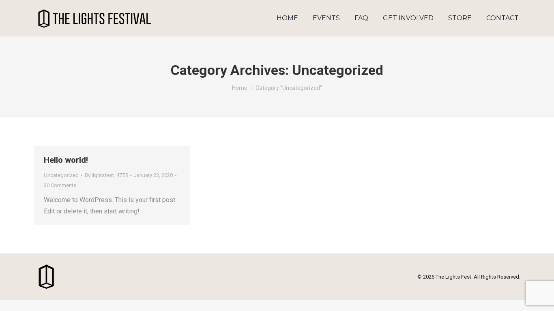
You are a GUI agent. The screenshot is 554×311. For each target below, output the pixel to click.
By (106, 175)
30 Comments (60, 185)
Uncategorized (61, 175)
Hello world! (66, 160)
